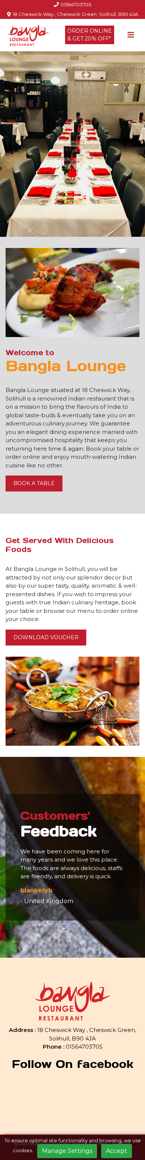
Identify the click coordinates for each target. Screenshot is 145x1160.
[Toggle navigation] (131, 34)
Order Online (89, 34)
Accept (116, 1150)
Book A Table (34, 483)
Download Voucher (45, 637)
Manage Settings (67, 1150)
